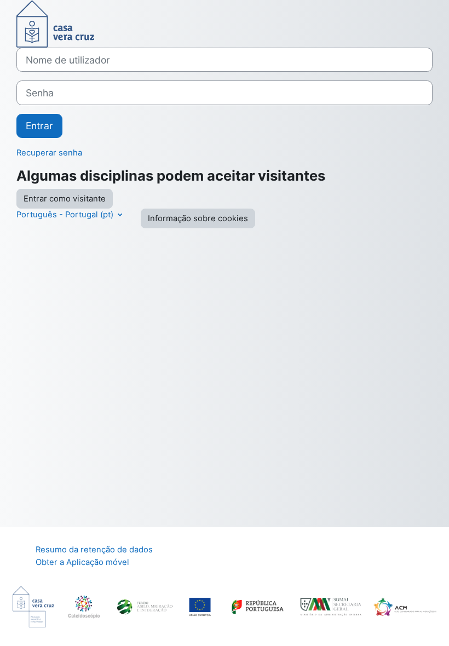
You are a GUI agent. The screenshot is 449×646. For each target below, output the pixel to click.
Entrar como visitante (65, 199)
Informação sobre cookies (198, 218)
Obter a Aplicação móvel (82, 562)
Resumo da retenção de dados (94, 550)
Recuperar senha (49, 153)
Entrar (39, 125)
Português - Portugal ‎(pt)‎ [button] (66, 215)
